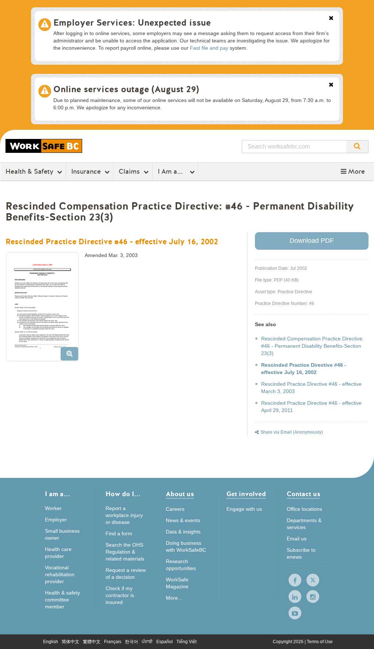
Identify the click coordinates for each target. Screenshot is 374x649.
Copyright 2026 (289, 641)
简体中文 (70, 641)
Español (164, 641)
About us (180, 494)
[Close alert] (331, 19)
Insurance (86, 171)
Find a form (119, 533)
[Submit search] (357, 146)
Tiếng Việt (186, 641)
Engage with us (244, 509)
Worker (53, 508)
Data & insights (183, 532)
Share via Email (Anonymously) (291, 432)
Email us (296, 539)
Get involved (246, 494)
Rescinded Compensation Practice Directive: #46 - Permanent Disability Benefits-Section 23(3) (312, 346)
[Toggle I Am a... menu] (193, 172)
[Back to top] (360, 636)
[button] (353, 171)
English (50, 641)
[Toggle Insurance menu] (108, 172)
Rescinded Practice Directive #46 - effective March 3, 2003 (311, 387)
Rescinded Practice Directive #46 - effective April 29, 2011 (311, 406)
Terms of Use (320, 641)
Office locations (304, 509)
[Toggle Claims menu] (147, 172)
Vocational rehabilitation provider (60, 574)
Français (112, 641)
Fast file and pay (209, 48)
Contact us (303, 494)
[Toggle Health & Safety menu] (60, 172)
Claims (129, 171)
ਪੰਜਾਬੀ (147, 641)
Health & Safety (29, 171)
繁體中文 (91, 641)
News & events (183, 520)
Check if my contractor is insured (120, 595)
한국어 (131, 641)
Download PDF (312, 240)
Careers (175, 509)
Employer (56, 519)
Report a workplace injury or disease (124, 515)
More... (174, 598)
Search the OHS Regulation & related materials (125, 552)
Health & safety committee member (62, 600)
